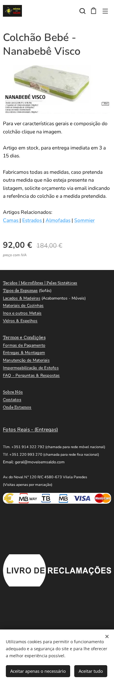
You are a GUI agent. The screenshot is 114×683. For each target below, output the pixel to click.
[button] (82, 11)
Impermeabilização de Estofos (31, 368)
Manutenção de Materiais (26, 360)
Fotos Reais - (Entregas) (30, 429)
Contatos (12, 399)
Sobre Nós (13, 392)
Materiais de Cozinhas (23, 305)
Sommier (84, 220)
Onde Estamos (17, 407)
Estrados (32, 220)
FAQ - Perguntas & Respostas (31, 375)
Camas (11, 220)
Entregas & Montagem (24, 352)
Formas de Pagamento (24, 345)
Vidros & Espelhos (20, 321)
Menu (105, 11)
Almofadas (58, 220)
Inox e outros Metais (22, 313)
